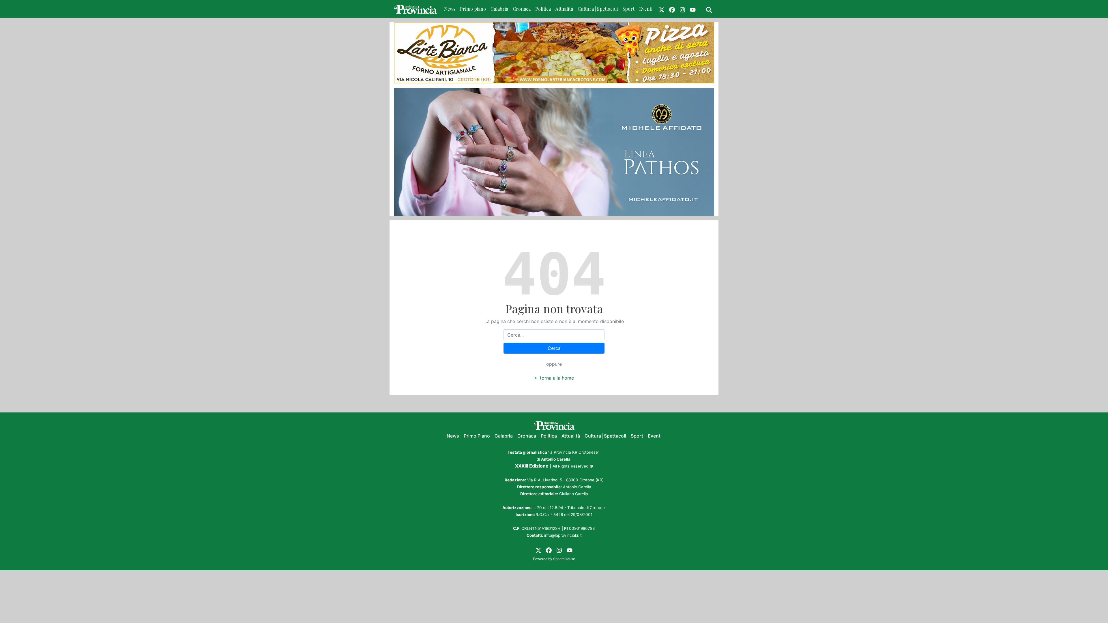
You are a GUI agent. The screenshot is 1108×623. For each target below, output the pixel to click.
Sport (628, 9)
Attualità (564, 9)
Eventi (645, 9)
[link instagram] (682, 9)
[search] (709, 9)
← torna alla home (554, 378)
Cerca (554, 348)
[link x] (661, 9)
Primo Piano (477, 436)
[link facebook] (672, 9)
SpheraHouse (564, 559)
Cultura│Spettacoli (605, 436)
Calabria (499, 9)
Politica (543, 9)
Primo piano (473, 9)
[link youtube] (693, 9)
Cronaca (522, 9)
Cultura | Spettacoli (598, 9)
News (449, 9)
